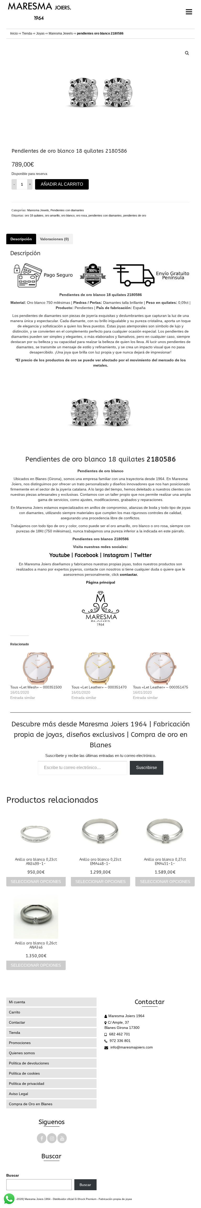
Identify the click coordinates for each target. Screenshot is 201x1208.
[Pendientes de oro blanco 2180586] (100, 90)
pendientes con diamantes (105, 215)
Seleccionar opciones (36, 881)
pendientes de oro (134, 215)
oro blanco (68, 215)
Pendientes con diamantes (67, 210)
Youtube (59, 555)
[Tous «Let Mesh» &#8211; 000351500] (38, 669)
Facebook (86, 555)
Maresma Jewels (61, 33)
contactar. (128, 574)
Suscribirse (146, 767)
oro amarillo (52, 215)
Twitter (143, 555)
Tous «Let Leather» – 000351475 (160, 687)
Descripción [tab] (21, 239)
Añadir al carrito (62, 184)
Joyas (40, 33)
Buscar (12, 1175)
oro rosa (81, 215)
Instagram (116, 555)
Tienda (27, 33)
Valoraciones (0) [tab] (54, 239)
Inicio (14, 33)
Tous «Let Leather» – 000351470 (99, 687)
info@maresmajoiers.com (131, 1047)
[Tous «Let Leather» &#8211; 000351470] (99, 669)
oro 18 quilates (34, 215)
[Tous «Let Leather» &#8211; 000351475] (161, 669)
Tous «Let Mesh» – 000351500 (36, 687)
